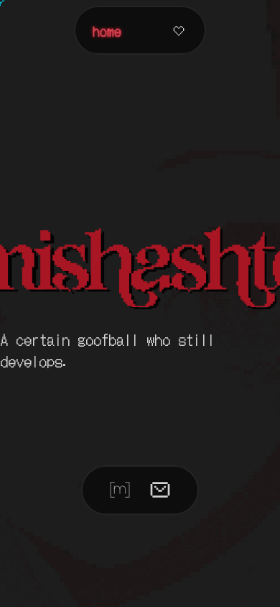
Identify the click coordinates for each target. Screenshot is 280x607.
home (107, 30)
